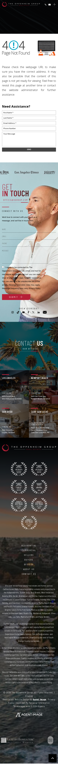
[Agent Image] (29, 714)
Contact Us (29, 574)
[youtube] (23, 312)
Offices (29, 564)
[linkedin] (39, 312)
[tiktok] (18, 312)
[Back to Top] (53, 758)
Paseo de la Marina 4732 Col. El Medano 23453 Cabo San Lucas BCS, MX (40, 430)
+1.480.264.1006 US (37, 424)
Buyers (29, 560)
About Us (29, 569)
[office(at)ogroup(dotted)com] (49, 5)
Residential (29, 545)
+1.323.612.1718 (6, 393)
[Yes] (3, 267)
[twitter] (33, 312)
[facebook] (28, 312)
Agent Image (39, 699)
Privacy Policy (34, 288)
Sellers (29, 555)
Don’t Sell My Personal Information (33, 702)
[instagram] (12, 312)
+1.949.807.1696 (36, 393)
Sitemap (29, 696)
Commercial (29, 550)
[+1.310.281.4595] (45, 5)
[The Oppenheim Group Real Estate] (21, 4)
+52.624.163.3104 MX (37, 423)
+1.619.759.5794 (6, 427)
